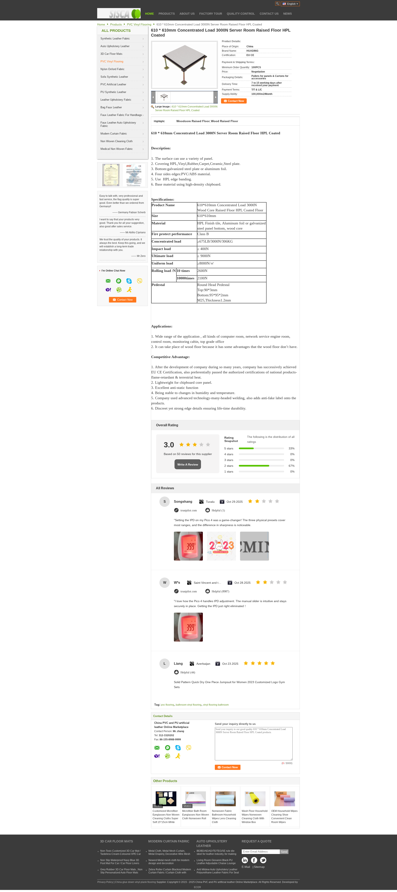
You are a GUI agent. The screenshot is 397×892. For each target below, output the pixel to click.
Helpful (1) (218, 510)
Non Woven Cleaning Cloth (116, 141)
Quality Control (241, 13)
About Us (187, 13)
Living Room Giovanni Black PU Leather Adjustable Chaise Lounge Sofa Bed (216, 863)
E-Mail (246, 866)
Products (167, 13)
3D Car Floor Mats (111, 53)
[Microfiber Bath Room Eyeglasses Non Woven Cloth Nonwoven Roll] (195, 798)
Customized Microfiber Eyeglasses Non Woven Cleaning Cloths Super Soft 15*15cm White (166, 817)
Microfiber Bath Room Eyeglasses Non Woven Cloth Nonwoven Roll (195, 815)
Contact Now (236, 100)
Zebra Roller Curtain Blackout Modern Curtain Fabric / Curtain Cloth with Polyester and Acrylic (169, 872)
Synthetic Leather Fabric (115, 38)
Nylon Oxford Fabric (112, 69)
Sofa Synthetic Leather (114, 76)
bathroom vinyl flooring (188, 704)
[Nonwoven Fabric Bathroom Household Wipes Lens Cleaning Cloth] (225, 798)
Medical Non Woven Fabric (116, 148)
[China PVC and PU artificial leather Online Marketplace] (119, 13)
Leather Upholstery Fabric (115, 99)
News (287, 13)
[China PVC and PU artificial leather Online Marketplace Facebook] (254, 861)
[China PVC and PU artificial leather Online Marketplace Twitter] (262, 861)
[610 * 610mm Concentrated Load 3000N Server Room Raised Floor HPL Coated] (184, 65)
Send (284, 851)
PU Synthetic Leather (113, 92)
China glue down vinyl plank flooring (135, 882)
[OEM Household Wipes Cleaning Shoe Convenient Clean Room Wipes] (284, 798)
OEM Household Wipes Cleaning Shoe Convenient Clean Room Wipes (284, 817)
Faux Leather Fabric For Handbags (121, 115)
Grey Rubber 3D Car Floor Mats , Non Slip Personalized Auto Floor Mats (121, 871)
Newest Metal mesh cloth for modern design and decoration (168, 862)
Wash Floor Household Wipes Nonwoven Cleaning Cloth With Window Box (255, 817)
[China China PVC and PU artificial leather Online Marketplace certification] (111, 174)
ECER (197, 887)
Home (149, 13)
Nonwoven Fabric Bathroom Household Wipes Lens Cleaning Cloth (224, 817)
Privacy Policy (105, 882)
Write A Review (187, 464)
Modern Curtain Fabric (113, 133)
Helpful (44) (188, 672)
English (291, 3)
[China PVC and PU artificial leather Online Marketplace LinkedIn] (246, 861)
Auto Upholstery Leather (114, 46)
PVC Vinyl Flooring (139, 24)
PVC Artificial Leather (113, 84)
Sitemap (259, 866)
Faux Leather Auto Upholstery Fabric (118, 124)
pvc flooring (167, 704)
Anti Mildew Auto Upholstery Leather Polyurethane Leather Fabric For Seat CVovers (218, 872)
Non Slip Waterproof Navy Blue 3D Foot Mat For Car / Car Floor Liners (119, 862)
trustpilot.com (189, 510)
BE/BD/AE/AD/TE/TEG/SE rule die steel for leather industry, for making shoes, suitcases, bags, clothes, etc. (217, 854)
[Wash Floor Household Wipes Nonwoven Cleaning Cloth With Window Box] (255, 798)
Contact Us (269, 13)
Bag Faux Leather (111, 107)
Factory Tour (210, 13)
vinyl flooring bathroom (216, 704)
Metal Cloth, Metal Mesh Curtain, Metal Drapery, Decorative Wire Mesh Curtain (169, 854)
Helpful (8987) (220, 591)
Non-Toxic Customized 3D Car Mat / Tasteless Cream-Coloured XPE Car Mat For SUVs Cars (120, 854)
